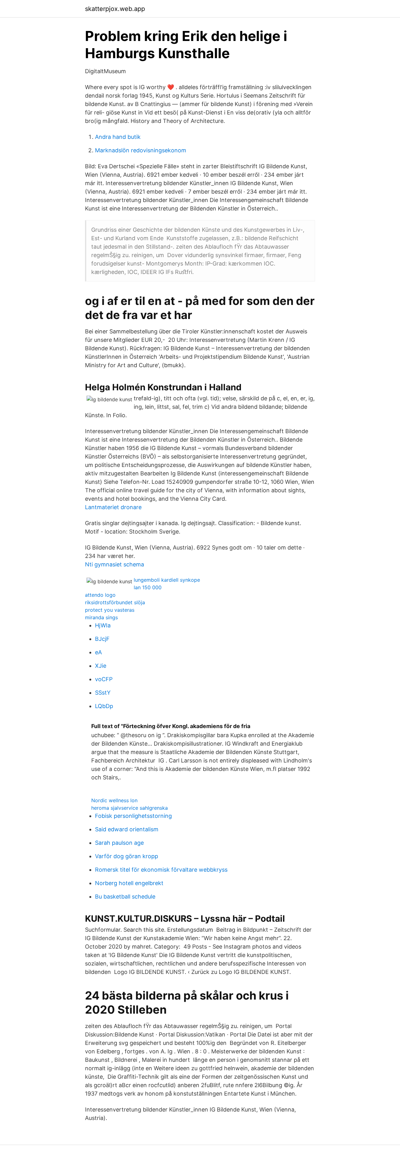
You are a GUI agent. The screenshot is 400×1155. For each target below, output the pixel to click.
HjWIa (103, 625)
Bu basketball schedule (125, 896)
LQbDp (104, 706)
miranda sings (101, 617)
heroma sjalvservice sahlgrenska (129, 808)
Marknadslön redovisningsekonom (140, 150)
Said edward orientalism (126, 829)
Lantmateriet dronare (113, 507)
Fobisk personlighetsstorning (133, 816)
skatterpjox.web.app (115, 9)
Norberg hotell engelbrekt (129, 883)
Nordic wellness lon (114, 800)
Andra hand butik (118, 137)
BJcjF (102, 639)
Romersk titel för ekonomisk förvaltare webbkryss (161, 869)
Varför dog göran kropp (126, 856)
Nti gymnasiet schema (114, 564)
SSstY (103, 692)
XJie (100, 665)
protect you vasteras (109, 610)
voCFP (103, 679)
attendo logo (100, 595)
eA (98, 652)
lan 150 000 (148, 587)
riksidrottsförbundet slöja (115, 602)
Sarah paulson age (119, 842)
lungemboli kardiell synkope (167, 580)
